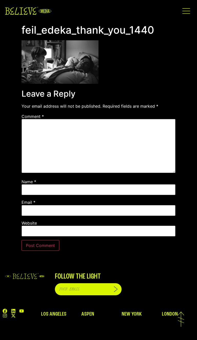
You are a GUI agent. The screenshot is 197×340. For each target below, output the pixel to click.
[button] (186, 11)
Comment (33, 116)
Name (29, 182)
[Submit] (115, 289)
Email (28, 202)
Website (29, 223)
